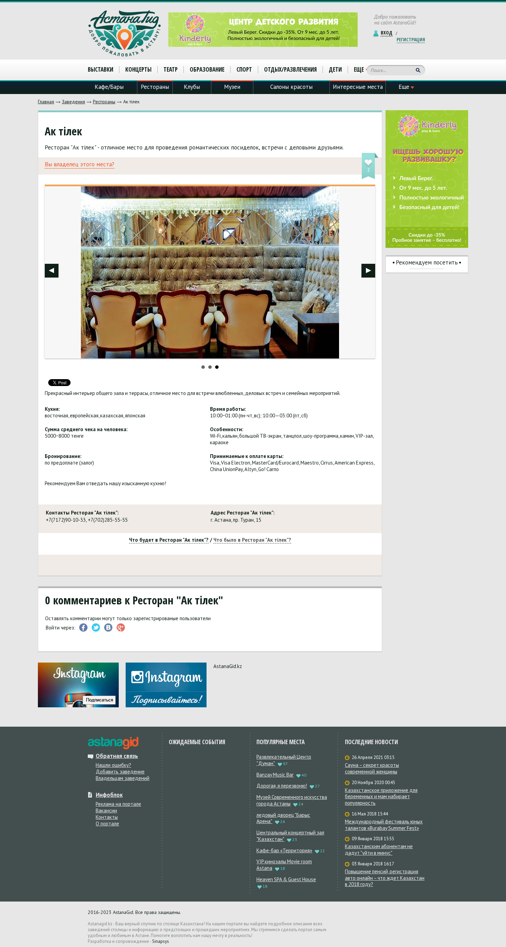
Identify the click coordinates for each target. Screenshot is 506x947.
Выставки (100, 69)
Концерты (138, 69)
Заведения (73, 101)
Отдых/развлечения (290, 69)
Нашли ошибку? (113, 765)
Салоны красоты (291, 87)
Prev (52, 271)
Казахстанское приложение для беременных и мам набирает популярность (381, 796)
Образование (207, 69)
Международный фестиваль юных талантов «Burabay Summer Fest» (384, 825)
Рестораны (104, 101)
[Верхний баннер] (263, 29)
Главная (46, 101)
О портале (107, 823)
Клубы (192, 87)
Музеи (232, 87)
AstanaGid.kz (227, 666)
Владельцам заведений (122, 778)
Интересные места (358, 87)
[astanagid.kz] (113, 743)
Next (368, 271)
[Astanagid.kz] (124, 33)
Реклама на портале (118, 804)
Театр (171, 69)
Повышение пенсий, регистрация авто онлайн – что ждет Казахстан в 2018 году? (384, 878)
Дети (335, 69)
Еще (359, 69)
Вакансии (106, 810)
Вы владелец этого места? (79, 164)
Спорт (244, 69)
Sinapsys (160, 941)
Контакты (107, 817)
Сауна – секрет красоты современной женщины (372, 768)
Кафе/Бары (109, 87)
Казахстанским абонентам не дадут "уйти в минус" (379, 849)
